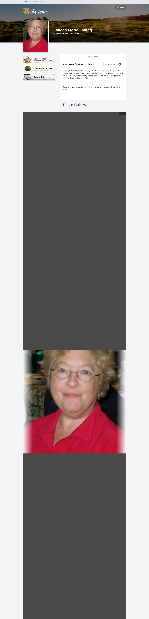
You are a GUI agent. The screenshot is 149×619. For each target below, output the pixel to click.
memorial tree (89, 87)
